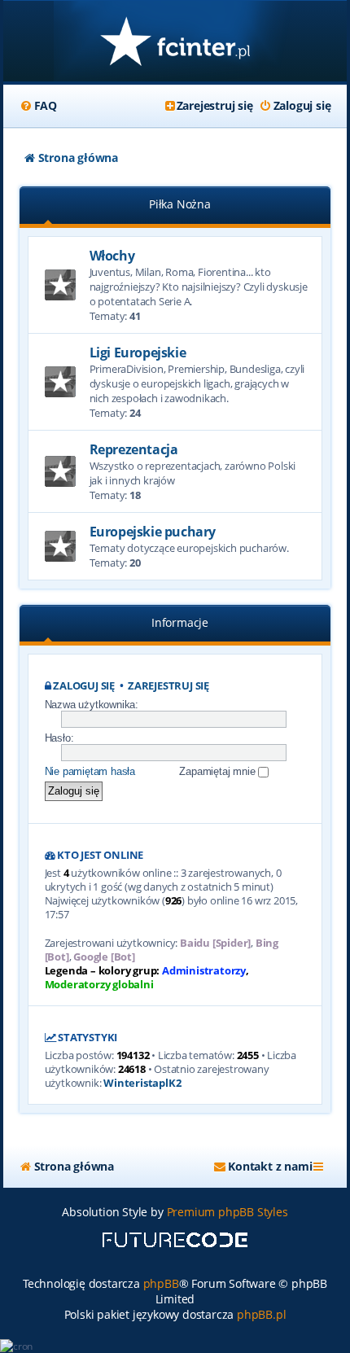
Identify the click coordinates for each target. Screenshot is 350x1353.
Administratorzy (204, 971)
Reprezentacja (134, 449)
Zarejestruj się (168, 686)
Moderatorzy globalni (99, 985)
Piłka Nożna (180, 204)
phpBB (161, 1283)
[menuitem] (38, 106)
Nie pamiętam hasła (90, 771)
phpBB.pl (261, 1314)
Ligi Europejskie (138, 352)
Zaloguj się (84, 686)
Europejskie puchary (153, 532)
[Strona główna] (175, 43)
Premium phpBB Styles (227, 1211)
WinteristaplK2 (142, 1083)
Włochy (112, 256)
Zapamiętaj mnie (218, 771)
